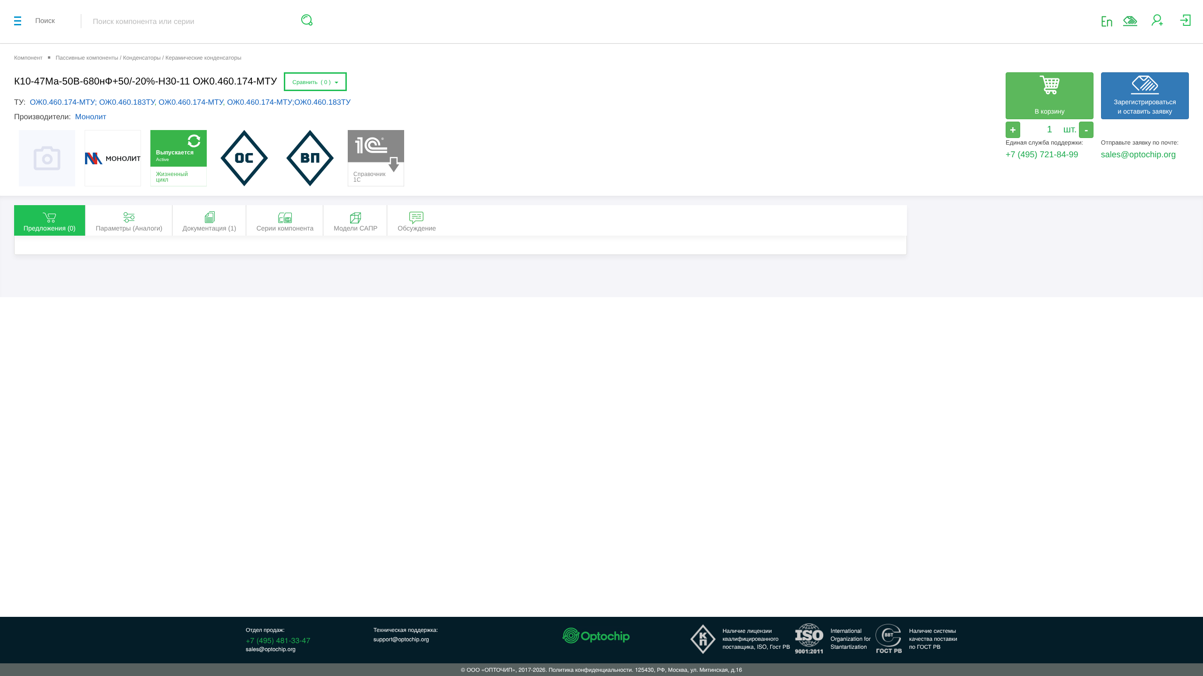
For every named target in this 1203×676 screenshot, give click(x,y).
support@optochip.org (401, 639)
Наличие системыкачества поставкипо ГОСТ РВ (933, 639)
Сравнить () (313, 82)
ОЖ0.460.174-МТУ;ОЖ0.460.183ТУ (289, 102)
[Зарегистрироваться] (1157, 23)
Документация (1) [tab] (209, 228)
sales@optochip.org (1138, 154)
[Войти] (1185, 23)
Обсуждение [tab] (417, 228)
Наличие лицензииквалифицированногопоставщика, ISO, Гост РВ (756, 639)
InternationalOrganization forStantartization (851, 639)
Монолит (90, 117)
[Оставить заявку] (1130, 21)
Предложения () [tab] (49, 228)
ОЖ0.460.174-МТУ (191, 102)
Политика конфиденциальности (590, 670)
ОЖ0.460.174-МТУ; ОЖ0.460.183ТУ (92, 102)
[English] (1109, 20)
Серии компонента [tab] (285, 228)
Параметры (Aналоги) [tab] (129, 228)
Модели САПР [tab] (355, 228)
